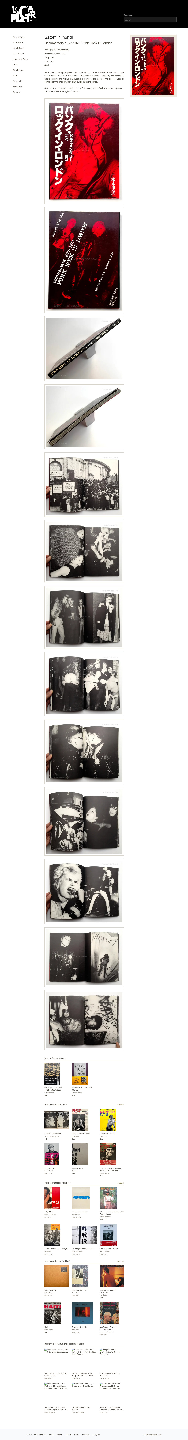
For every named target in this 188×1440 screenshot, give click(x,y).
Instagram (96, 1434)
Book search (128, 15)
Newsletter (18, 81)
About (59, 1434)
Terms (76, 1434)
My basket (17, 86)
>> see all (120, 1105)
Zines (15, 64)
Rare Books (18, 53)
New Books (18, 42)
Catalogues (18, 70)
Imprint (51, 1434)
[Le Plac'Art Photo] (24, 14)
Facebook (85, 1434)
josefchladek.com (154, 1434)
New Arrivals (18, 37)
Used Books (18, 48)
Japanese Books (20, 59)
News (15, 75)
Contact (16, 92)
